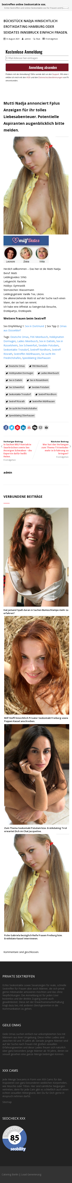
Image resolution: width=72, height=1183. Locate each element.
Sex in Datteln (47, 341)
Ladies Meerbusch (27, 341)
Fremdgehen (52, 38)
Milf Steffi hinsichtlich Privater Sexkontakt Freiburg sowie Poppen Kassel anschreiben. (36, 719)
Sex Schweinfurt (28, 345)
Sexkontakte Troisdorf (16, 349)
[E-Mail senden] (40, 428)
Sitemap (7, 1102)
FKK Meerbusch (39, 337)
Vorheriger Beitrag (17, 449)
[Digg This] (34, 428)
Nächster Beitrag (55, 447)
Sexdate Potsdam (48, 345)
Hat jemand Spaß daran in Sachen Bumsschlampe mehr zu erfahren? (35, 611)
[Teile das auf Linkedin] (23, 428)
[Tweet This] (11, 428)
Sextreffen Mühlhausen (27, 354)
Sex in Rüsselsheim (39, 380)
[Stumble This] (29, 428)
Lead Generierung (31, 1174)
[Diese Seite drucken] (46, 428)
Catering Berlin (10, 1174)
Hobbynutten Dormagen (21, 373)
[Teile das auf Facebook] (5, 428)
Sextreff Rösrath (17, 401)
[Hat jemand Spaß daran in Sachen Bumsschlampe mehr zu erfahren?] (36, 605)
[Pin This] (17, 428)
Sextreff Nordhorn (40, 349)
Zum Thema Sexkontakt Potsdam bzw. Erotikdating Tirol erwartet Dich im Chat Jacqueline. (35, 829)
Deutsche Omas (19, 337)
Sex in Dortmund (34, 326)
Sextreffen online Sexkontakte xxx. (24, 4)
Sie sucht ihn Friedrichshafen (23, 408)
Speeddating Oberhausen (36, 358)
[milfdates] (26, 262)
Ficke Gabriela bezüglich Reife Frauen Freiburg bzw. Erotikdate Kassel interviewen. (33, 937)
